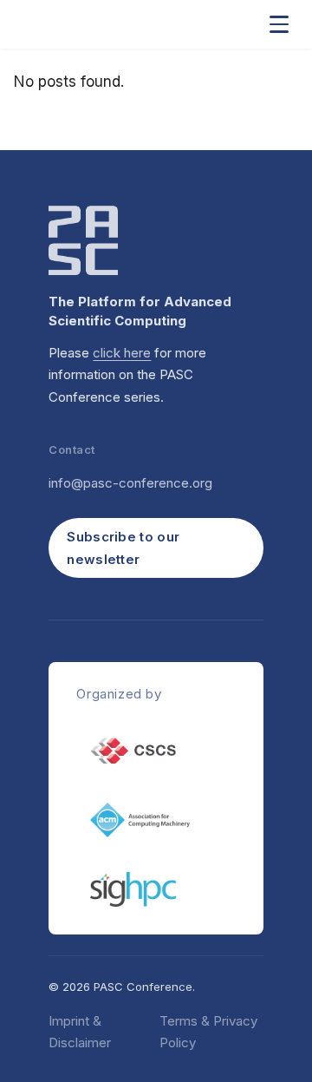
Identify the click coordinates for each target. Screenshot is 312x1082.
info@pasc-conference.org (130, 483)
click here (122, 352)
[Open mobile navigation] (279, 24)
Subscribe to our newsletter (123, 547)
